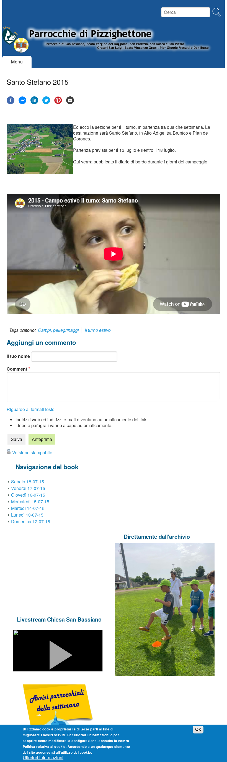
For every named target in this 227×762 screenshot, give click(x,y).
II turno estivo (98, 330)
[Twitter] (46, 102)
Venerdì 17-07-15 (28, 488)
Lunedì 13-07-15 (27, 515)
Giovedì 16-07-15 (28, 495)
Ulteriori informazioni (43, 757)
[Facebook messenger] (22, 102)
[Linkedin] (34, 102)
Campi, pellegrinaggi (58, 330)
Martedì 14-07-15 (28, 508)
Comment (17, 369)
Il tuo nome (18, 356)
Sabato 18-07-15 (27, 481)
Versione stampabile (32, 452)
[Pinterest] (58, 102)
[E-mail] (70, 102)
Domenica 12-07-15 (30, 521)
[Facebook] (10, 102)
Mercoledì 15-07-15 (30, 501)
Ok (198, 729)
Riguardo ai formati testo (31, 409)
